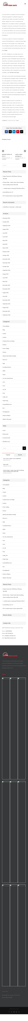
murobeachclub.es (7, 367)
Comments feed (6, 437)
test (3, 408)
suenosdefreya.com (7, 404)
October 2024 (6, 266)
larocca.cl (5, 359)
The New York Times (14, 72)
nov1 (4, 382)
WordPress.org (6, 441)
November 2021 (6, 311)
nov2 (4, 385)
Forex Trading (6, 348)
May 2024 (5, 281)
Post (4, 393)
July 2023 (5, 296)
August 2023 (5, 292)
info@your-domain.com (10, 635)
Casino (17, 120)
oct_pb (4, 389)
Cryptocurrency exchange (8, 341)
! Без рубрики (6, 326)
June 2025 (5, 236)
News (4, 374)
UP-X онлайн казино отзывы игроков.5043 (12, 195)
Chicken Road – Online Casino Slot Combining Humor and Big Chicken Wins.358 (13, 471)
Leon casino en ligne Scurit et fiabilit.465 (12, 458)
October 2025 (6, 221)
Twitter (6, 50)
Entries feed (5, 434)
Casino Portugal (5, 96)
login (4, 363)
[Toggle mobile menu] (25, 3)
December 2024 (6, 259)
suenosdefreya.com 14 (8, 192)
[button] (3, 151)
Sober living (5, 400)
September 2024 (6, 270)
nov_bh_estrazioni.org (8, 378)
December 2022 (6, 300)
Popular (8, 455)
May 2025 (5, 240)
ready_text (5, 396)
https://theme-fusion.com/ (10, 638)
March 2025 (5, 248)
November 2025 (6, 218)
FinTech (4, 344)
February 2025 (6, 251)
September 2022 (6, 303)
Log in (4, 430)
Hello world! (18, 207)
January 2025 (6, 255)
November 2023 (6, 289)
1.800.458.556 (8, 631)
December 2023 (6, 285)
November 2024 (6, 262)
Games (4, 352)
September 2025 (6, 225)
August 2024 (5, 274)
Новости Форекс (6, 415)
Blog (4, 329)
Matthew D (5, 120)
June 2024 (5, 277)
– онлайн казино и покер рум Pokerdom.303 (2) (13, 188)
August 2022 (5, 307)
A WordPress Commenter (8, 207)
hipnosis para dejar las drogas (9, 355)
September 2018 (6, 315)
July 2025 (5, 233)
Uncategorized (6, 411)
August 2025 (5, 229)
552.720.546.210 (9, 633)
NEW (4, 370)
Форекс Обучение (7, 419)
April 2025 (5, 244)
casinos (4, 337)
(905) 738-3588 (8, 997)
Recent (20, 455)
